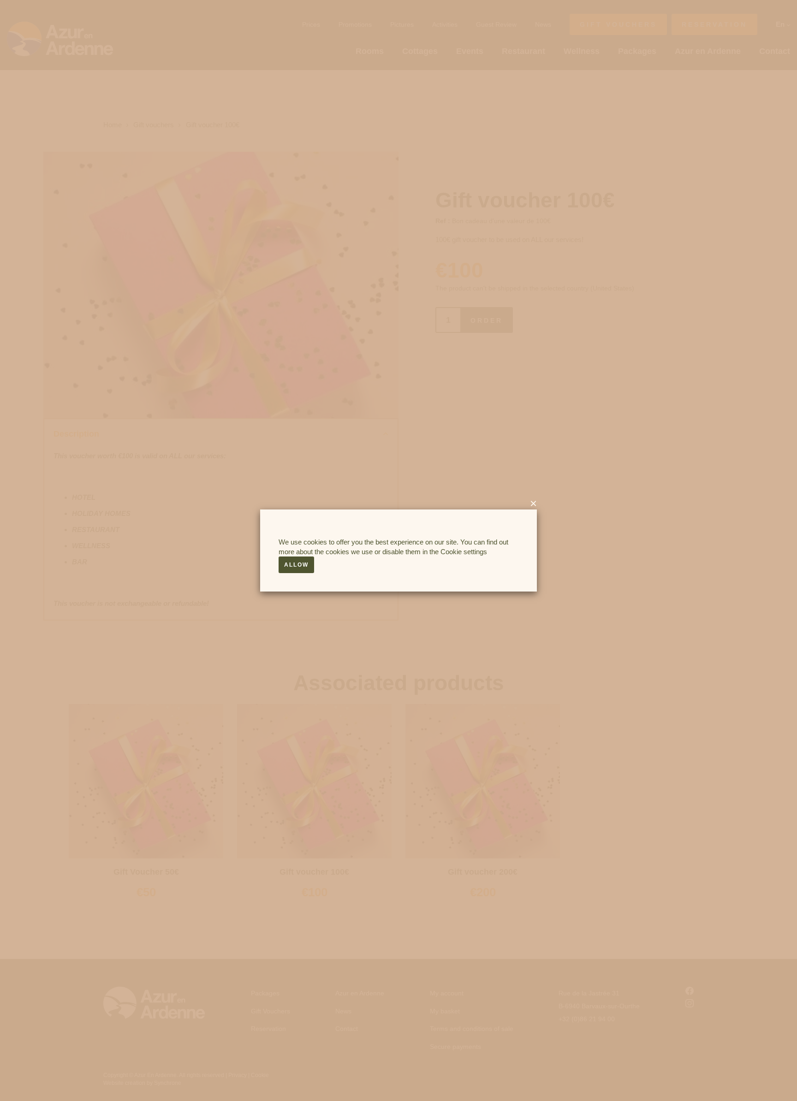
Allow (296, 565)
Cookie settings (463, 552)
